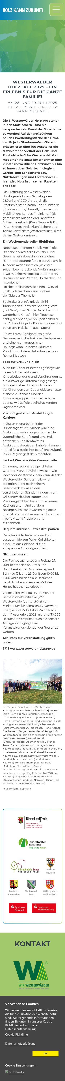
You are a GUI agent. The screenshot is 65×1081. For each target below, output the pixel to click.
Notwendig (16, 1072)
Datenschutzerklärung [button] (20, 1044)
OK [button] (45, 1053)
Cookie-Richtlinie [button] (16, 1034)
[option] (32, 36)
